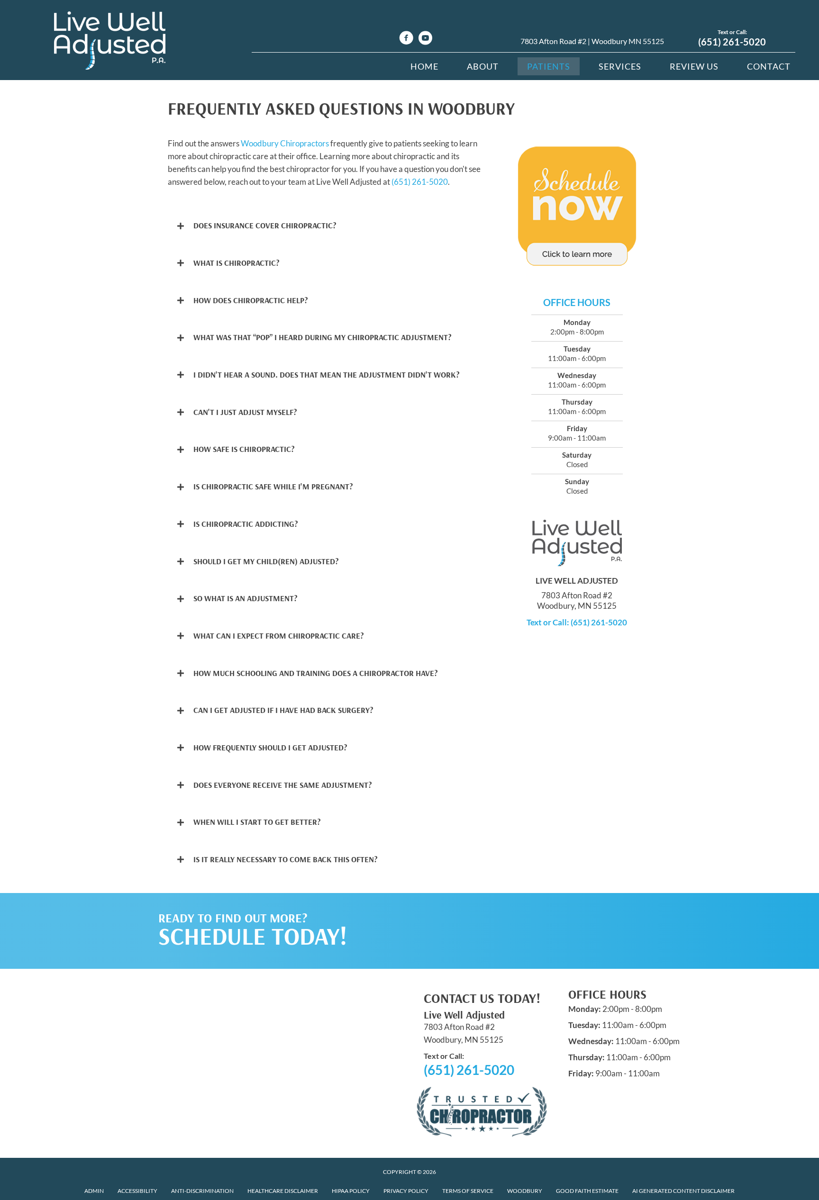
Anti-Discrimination (202, 1190)
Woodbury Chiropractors (285, 143)
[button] (326, 226)
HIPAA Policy (351, 1190)
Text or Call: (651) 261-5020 (577, 622)
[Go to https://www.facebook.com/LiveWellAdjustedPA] (406, 39)
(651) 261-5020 (732, 41)
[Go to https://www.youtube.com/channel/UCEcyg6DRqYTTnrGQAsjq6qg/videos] (425, 39)
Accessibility (137, 1190)
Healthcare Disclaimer (282, 1190)
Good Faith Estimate (587, 1190)
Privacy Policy (405, 1190)
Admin (94, 1190)
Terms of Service (467, 1190)
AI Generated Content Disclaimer (683, 1190)
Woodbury (524, 1190)
